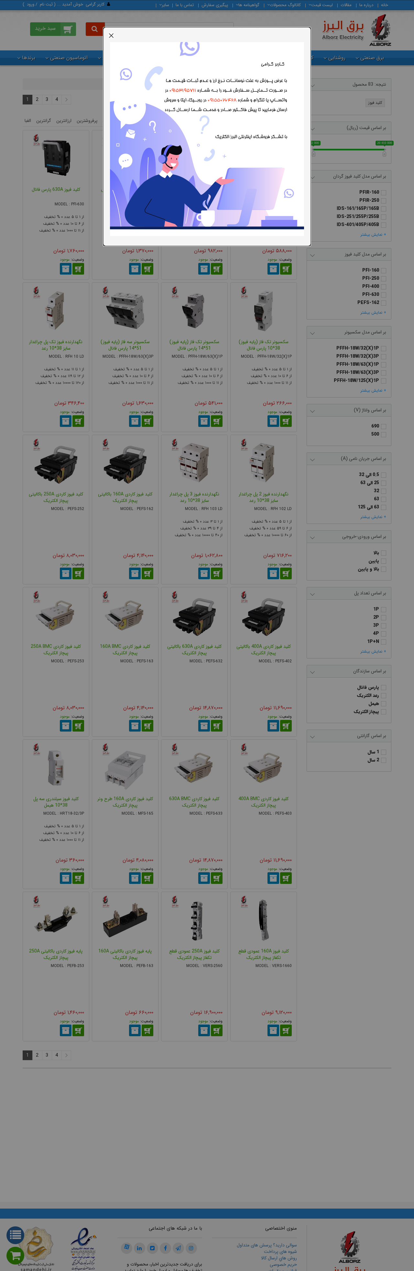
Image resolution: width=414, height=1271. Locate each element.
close (111, 35)
